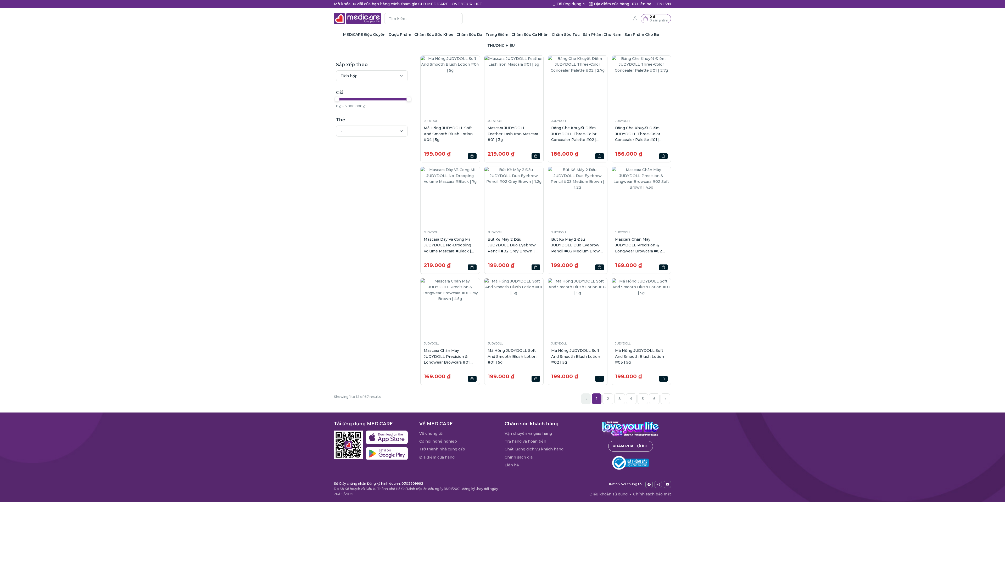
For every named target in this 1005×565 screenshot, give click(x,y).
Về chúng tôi (431, 433)
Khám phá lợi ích (631, 446)
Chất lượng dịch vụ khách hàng (534, 449)
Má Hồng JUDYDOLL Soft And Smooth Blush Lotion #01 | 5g (512, 356)
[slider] (337, 99)
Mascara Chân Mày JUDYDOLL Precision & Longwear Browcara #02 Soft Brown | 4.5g (638, 245)
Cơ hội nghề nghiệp (438, 441)
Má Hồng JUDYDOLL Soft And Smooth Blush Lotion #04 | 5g (448, 134)
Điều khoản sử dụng (608, 494)
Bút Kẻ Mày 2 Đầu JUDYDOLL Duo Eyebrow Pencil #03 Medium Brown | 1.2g (576, 245)
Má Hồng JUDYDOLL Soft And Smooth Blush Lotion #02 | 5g (575, 356)
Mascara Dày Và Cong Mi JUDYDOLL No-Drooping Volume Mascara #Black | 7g (447, 245)
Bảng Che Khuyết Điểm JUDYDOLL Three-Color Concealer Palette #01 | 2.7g (637, 134)
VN (668, 4)
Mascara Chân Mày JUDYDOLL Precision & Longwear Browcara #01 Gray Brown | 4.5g (447, 356)
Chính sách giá (519, 457)
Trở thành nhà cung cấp (442, 449)
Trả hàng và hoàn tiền (525, 441)
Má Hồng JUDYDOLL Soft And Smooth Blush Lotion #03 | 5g (639, 356)
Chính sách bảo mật (652, 494)
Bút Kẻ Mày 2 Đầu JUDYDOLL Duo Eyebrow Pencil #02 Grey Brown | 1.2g (512, 245)
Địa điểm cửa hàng (437, 457)
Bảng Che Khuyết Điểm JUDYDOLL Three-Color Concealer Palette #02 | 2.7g (573, 134)
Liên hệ (512, 465)
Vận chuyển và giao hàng (528, 433)
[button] (656, 18)
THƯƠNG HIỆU (501, 45)
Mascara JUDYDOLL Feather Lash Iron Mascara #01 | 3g (513, 134)
